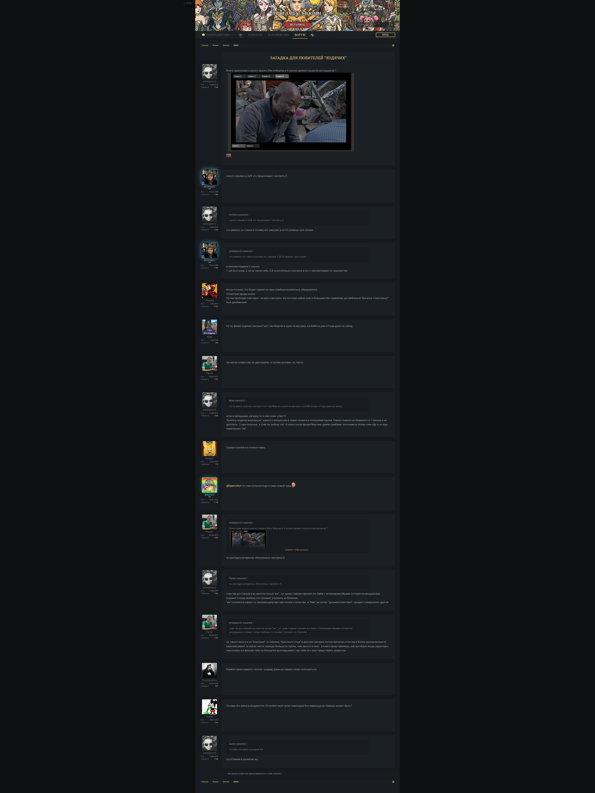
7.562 (216, 87)
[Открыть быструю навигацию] (393, 45)
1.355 (216, 379)
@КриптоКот (233, 485)
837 (216, 686)
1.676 (216, 722)
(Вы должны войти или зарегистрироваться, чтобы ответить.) (255, 774)
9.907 (216, 306)
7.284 (216, 194)
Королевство (278, 35)
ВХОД (385, 34)
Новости (255, 35)
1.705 (216, 502)
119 (216, 464)
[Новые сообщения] (312, 35)
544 (216, 343)
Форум (300, 35)
